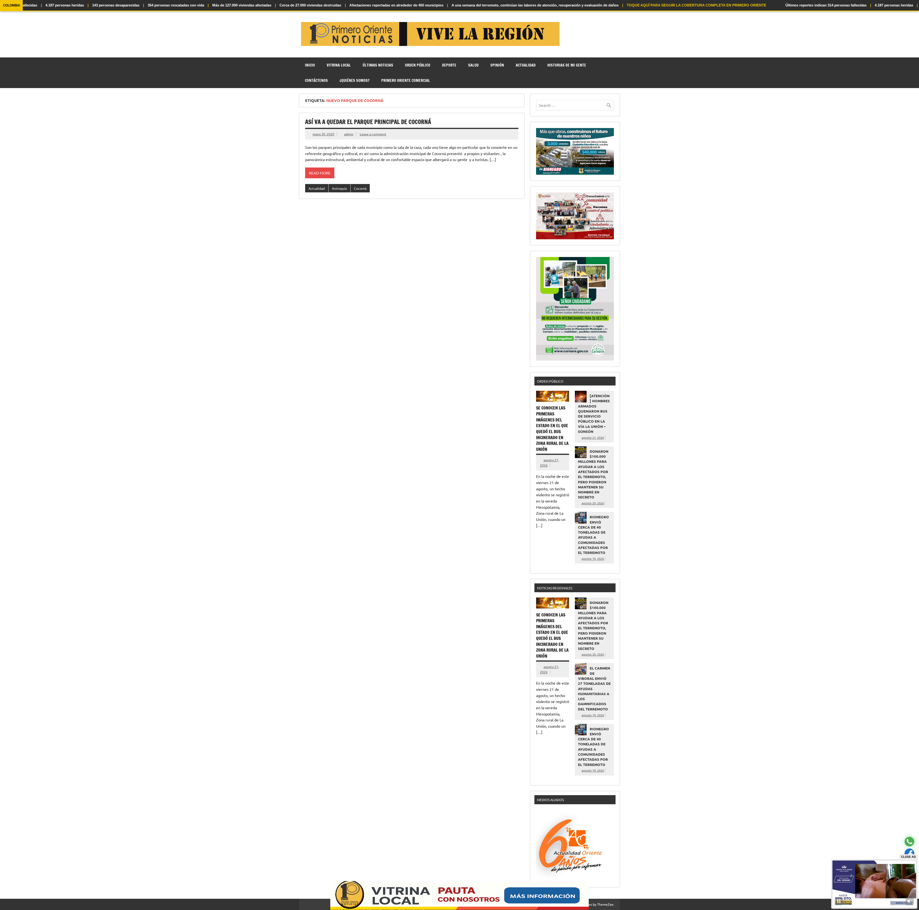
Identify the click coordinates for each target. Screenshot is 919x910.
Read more (320, 172)
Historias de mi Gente (566, 65)
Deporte (449, 65)
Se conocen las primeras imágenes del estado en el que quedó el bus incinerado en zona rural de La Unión (552, 428)
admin (348, 134)
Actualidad (526, 65)
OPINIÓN (497, 65)
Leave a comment (373, 134)
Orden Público (417, 65)
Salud (473, 65)
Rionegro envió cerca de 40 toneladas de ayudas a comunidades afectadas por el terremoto (593, 534)
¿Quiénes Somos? (355, 80)
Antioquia (339, 188)
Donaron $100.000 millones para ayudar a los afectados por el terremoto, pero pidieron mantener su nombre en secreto (593, 474)
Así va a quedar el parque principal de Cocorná (368, 122)
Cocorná (360, 188)
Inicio (310, 65)
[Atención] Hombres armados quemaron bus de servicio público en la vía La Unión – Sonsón (594, 413)
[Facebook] (909, 853)
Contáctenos (316, 80)
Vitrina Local (339, 65)
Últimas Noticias (378, 65)
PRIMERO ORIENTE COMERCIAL (405, 80)
